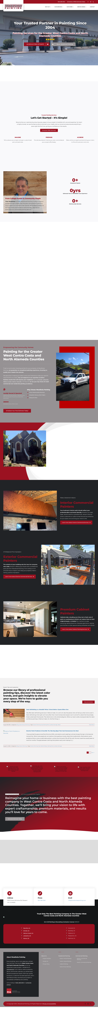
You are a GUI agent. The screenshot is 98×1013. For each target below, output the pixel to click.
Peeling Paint (46, 724)
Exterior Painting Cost (38, 724)
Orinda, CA (26, 930)
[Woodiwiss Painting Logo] (13, 4)
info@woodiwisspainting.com (77, 900)
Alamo (14, 381)
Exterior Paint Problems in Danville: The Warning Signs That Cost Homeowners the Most (52, 731)
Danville (19, 381)
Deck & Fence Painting (24, 724)
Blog (18, 724)
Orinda (40, 379)
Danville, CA (26, 928)
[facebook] (88, 2)
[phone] (93, 2)
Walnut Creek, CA (28, 933)
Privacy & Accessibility (49, 1003)
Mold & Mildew (44, 746)
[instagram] (91, 2)
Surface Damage (53, 724)
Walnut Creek (7, 381)
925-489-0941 (61, 1)
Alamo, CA (26, 938)
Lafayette (45, 379)
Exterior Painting (23, 746)
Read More (91, 724)
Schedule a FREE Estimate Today (76, 1)
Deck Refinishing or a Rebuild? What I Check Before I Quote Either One (47, 709)
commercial (10, 969)
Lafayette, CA (27, 935)
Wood (59, 724)
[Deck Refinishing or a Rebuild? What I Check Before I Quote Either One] (14, 715)
